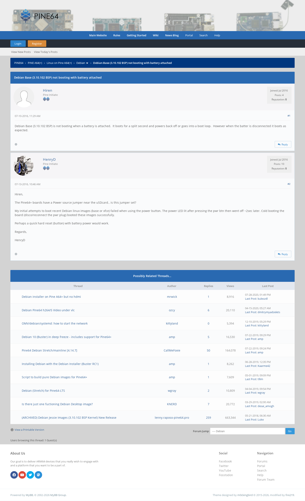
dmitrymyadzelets (269, 312)
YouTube (225, 470)
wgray (172, 391)
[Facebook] (14, 475)
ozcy (172, 310)
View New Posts (21, 52)
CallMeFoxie (172, 350)
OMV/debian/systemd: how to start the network (55, 323)
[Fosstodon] (38, 475)
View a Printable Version (29, 430)
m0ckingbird (245, 495)
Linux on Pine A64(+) (59, 63)
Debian (80, 63)
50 (208, 350)
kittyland (172, 323)
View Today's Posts (45, 52)
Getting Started (136, 35)
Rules (116, 35)
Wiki (156, 35)
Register (37, 43)
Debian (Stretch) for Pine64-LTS (43, 391)
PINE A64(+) (35, 63)
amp (172, 337)
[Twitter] (30, 475)
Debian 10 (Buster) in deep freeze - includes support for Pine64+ (66, 337)
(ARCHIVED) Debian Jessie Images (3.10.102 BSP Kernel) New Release (69, 418)
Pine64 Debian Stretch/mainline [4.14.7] (49, 350)
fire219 (289, 495)
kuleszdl (263, 298)
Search (203, 35)
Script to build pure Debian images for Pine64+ (54, 377)
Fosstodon (226, 475)
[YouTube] (22, 475)
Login (18, 43)
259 (208, 418)
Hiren (47, 90)
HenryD (49, 159)
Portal (189, 35)
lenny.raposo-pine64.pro (172, 418)
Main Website (98, 35)
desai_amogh (266, 406)
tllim (260, 379)
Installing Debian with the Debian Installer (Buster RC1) (60, 364)
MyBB (29, 495)
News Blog (172, 35)
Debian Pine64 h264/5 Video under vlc (48, 310)
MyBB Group (58, 495)
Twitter (224, 466)
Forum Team (265, 480)
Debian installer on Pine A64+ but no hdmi (51, 297)
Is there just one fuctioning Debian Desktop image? (57, 404)
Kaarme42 (264, 366)
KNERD (172, 404)
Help (217, 35)
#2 (289, 183)
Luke (261, 419)
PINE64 (18, 63)
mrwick (172, 297)
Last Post (250, 298)
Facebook (225, 461)
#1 (289, 115)
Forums (262, 461)
